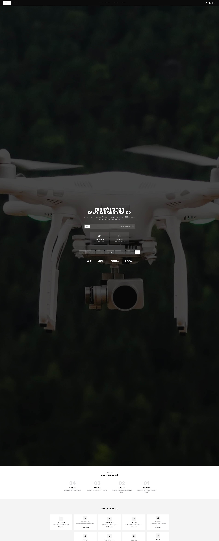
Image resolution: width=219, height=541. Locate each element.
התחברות (7, 3)
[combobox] (109, 226)
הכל (138, 252)
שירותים (107, 3)
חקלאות (82, 252)
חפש (87, 226)
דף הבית (123, 3)
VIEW (211, 3)
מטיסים (101, 3)
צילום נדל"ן (130, 252)
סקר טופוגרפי (110, 252)
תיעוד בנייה (100, 252)
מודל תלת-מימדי (120, 252)
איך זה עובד (115, 3)
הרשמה (15, 3)
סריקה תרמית (91, 252)
